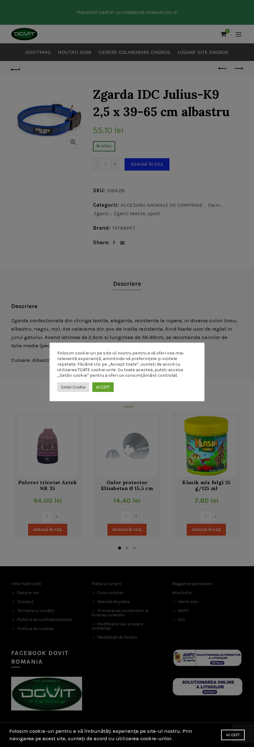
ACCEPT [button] (103, 387)
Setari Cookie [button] (73, 387)
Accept (233, 735)
